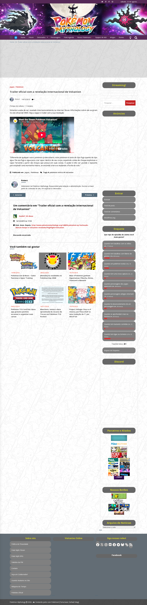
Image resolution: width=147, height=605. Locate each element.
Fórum (31, 37)
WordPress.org (109, 218)
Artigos (112, 37)
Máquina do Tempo (18, 586)
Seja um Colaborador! (19, 574)
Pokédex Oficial (17, 592)
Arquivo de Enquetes (111, 350)
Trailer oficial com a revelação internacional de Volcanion (45, 91)
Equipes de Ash (101, 37)
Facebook (117, 555)
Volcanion (69, 172)
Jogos (12, 87)
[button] (130, 37)
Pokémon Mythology (17, 602)
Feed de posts (109, 205)
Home (23, 37)
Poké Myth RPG (17, 556)
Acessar (107, 199)
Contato (14, 568)
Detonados (41, 37)
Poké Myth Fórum (18, 550)
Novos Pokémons (84, 37)
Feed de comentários (112, 212)
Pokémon (19, 87)
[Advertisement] (73, 62)
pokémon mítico (56, 172)
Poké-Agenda (69, 37)
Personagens (55, 37)
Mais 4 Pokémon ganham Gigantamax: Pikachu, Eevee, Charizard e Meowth (81, 278)
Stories (121, 37)
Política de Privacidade (19, 544)
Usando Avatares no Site (20, 580)
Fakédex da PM (17, 562)
